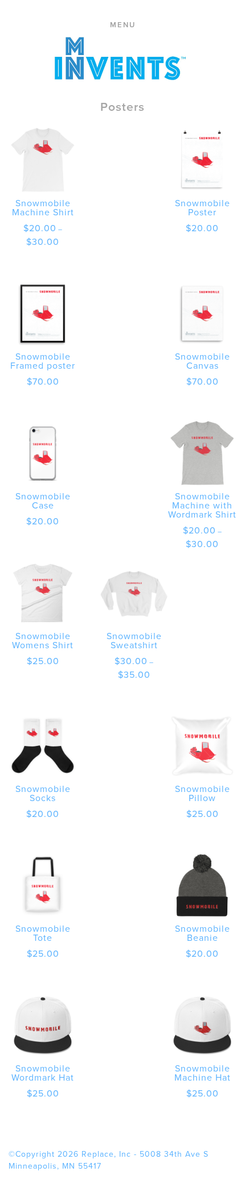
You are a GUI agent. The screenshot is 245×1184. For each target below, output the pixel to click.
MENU (123, 25)
